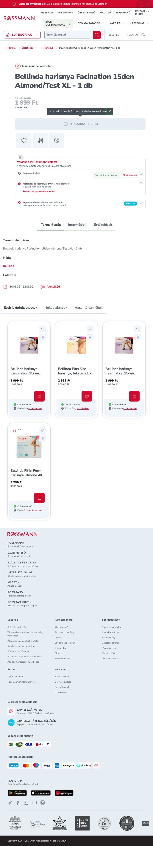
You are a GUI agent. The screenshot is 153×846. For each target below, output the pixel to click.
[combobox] (67, 34)
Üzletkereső (61, 692)
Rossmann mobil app (112, 627)
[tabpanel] (76, 262)
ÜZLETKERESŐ (86, 12)
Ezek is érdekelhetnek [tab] (20, 307)
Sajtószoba (60, 648)
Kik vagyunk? (61, 627)
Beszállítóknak (62, 687)
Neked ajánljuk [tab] (56, 307)
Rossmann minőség (64, 632)
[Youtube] (34, 802)
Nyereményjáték (63, 658)
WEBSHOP (46, 12)
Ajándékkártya (109, 637)
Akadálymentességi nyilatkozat (23, 661)
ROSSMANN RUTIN (142, 13)
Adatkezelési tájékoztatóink (21, 646)
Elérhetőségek (62, 676)
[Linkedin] (42, 802)
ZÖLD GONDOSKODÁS (55, 23)
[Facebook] (18, 802)
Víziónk (58, 637)
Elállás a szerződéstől (18, 651)
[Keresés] (97, 35)
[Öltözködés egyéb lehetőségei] (36, 47)
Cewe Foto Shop (110, 632)
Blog (57, 653)
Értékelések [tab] (103, 224)
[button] (91, 23)
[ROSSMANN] (22, 534)
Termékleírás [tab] (51, 224)
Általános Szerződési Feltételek (23, 640)
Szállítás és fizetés (16, 627)
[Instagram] (26, 802)
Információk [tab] (77, 224)
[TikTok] (9, 802)
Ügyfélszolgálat (63, 681)
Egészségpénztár (110, 642)
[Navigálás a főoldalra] (19, 18)
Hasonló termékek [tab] (88, 307)
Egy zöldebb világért (65, 642)
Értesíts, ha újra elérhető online (39, 191)
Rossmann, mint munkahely (21, 681)
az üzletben (35, 408)
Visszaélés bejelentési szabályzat (24, 656)
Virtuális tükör (109, 653)
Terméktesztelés (110, 658)
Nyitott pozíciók (15, 676)
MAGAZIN (106, 12)
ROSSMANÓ (123, 12)
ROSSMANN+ (65, 12)
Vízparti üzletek (110, 648)
